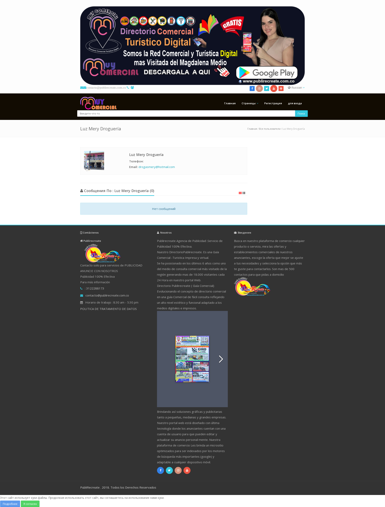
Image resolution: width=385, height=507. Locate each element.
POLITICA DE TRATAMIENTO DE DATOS (108, 309)
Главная (230, 103)
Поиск (301, 113)
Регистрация (273, 103)
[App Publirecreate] (192, 45)
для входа (295, 103)
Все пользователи (270, 129)
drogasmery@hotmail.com (157, 167)
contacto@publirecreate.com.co (106, 87)
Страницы (249, 103)
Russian (297, 87)
